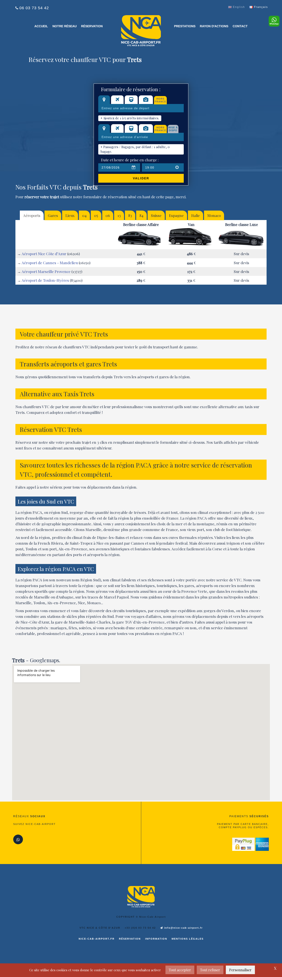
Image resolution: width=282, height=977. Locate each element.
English (238, 7)
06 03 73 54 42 (34, 8)
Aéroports (31, 215)
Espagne (176, 215)
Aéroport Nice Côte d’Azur (44, 253)
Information (156, 938)
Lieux (70, 215)
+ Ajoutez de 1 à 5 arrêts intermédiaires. (129, 118)
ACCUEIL (41, 26)
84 (141, 215)
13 (119, 215)
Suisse (156, 215)
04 (84, 215)
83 (130, 215)
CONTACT (240, 26)
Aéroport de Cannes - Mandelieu (50, 262)
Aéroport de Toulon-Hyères (45, 280)
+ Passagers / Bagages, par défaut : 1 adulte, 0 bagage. (135, 149)
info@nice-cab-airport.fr (183, 927)
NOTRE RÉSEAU (64, 26)
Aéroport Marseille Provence (46, 271)
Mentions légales (188, 938)
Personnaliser (240, 970)
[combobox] (141, 108)
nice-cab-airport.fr (97, 938)
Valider (141, 178)
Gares (53, 215)
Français (260, 7)
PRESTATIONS (184, 26)
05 (96, 215)
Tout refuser (210, 970)
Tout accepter (180, 970)
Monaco (214, 215)
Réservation (130, 938)
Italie (195, 215)
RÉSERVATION (92, 26)
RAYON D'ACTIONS (214, 26)
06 (108, 215)
